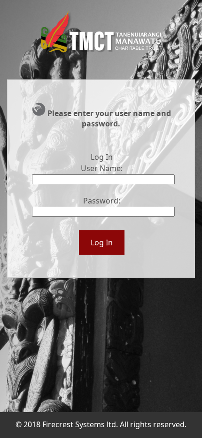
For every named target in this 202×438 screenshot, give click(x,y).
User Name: (102, 168)
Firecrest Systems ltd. (80, 424)
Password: (101, 201)
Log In (102, 242)
